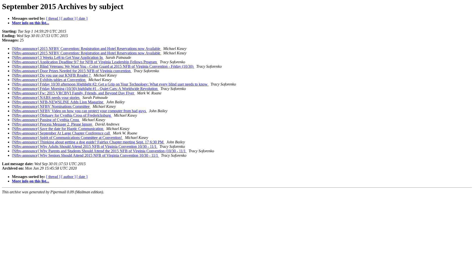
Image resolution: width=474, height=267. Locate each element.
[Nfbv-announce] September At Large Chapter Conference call (61, 133)
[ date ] (82, 18)
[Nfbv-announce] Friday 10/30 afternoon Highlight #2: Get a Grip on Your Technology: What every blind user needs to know (110, 84)
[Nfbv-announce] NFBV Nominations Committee (51, 106)
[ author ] (68, 18)
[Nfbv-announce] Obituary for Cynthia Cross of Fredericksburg (62, 115)
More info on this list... (30, 23)
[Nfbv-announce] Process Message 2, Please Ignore (52, 124)
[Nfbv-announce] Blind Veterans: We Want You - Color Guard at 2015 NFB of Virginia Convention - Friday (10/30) (103, 66)
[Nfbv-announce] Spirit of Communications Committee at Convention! (67, 137)
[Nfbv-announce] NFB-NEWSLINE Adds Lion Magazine (58, 102)
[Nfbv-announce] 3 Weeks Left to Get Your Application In (58, 57)
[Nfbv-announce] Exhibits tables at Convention (49, 80)
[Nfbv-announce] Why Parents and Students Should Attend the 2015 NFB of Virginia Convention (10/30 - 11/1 (99, 151)
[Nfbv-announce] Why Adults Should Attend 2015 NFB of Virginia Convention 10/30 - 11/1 (85, 146)
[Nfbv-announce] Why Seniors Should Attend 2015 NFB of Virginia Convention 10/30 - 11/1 (85, 155)
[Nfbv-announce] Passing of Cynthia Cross (46, 120)
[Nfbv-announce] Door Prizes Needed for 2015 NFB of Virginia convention (72, 71)
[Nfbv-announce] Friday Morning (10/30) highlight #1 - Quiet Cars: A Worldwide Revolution (85, 89)
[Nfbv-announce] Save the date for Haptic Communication (58, 129)
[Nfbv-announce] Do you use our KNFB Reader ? (52, 75)
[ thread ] (53, 18)
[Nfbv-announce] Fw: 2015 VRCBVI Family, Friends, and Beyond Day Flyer (73, 93)
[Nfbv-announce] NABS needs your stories (46, 97)
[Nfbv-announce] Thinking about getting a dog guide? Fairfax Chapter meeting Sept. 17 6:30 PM (88, 142)
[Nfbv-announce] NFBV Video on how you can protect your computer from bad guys (79, 111)
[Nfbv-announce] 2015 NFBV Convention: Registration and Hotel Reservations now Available (86, 48)
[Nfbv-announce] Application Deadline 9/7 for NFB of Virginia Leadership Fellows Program (85, 62)
